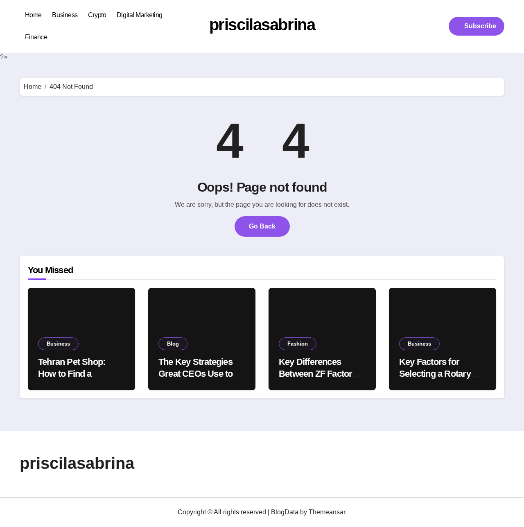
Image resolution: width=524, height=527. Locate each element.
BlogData (284, 512)
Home (33, 14)
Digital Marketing (140, 14)
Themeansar (327, 512)
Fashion (297, 344)
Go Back (262, 226)
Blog (173, 344)
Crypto (97, 14)
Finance (36, 37)
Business (64, 14)
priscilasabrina (262, 25)
